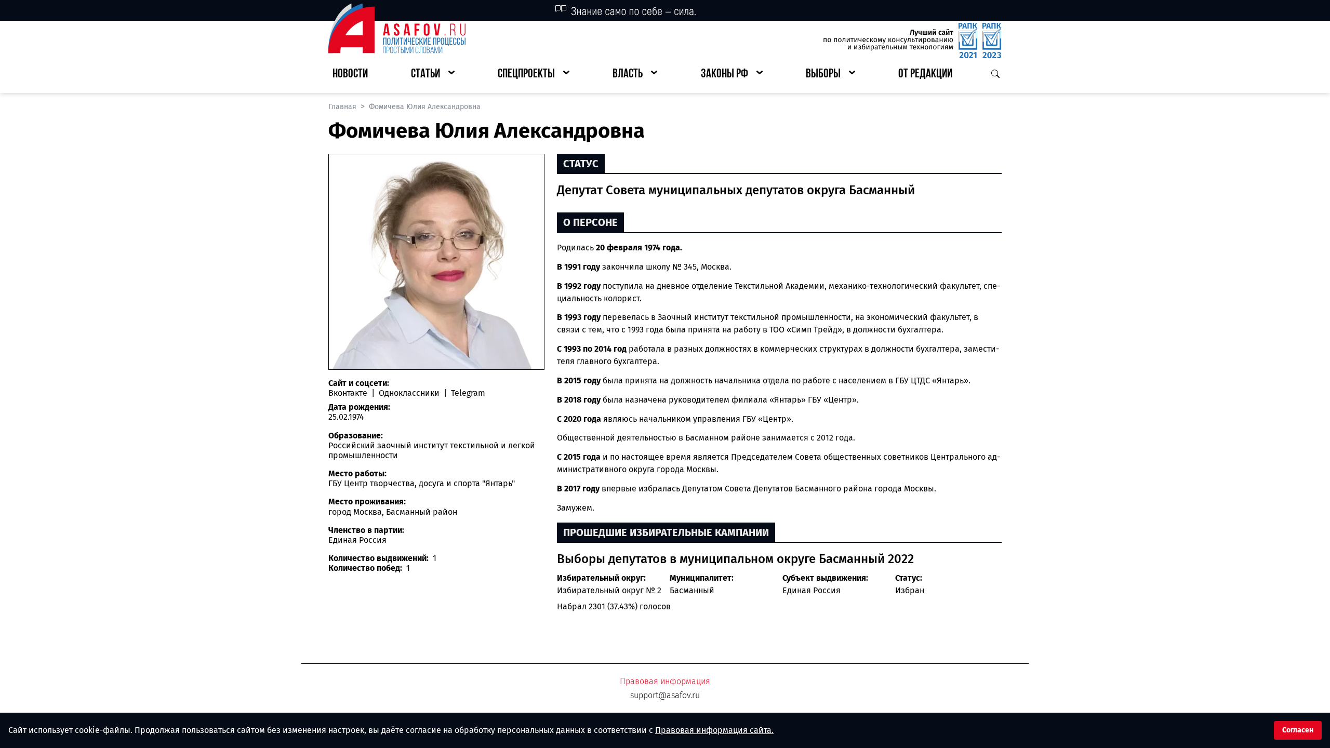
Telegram (467, 393)
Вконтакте (348, 393)
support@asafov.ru (665, 695)
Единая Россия (811, 590)
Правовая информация (665, 681)
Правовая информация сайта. (714, 730)
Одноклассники (409, 393)
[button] (433, 74)
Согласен (1297, 730)
